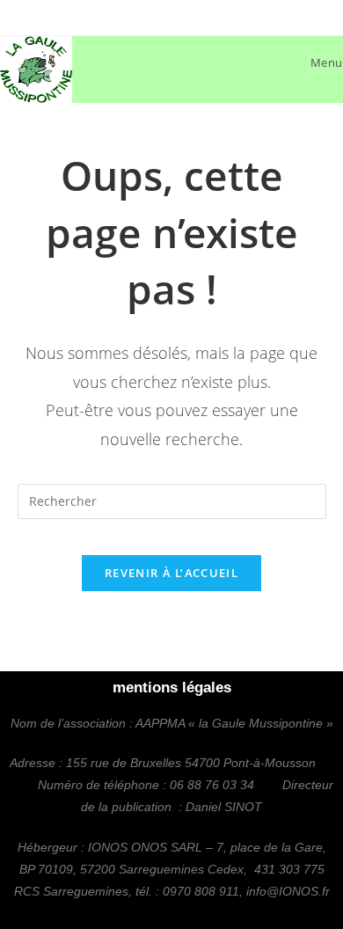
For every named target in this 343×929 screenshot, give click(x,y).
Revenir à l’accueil (171, 573)
